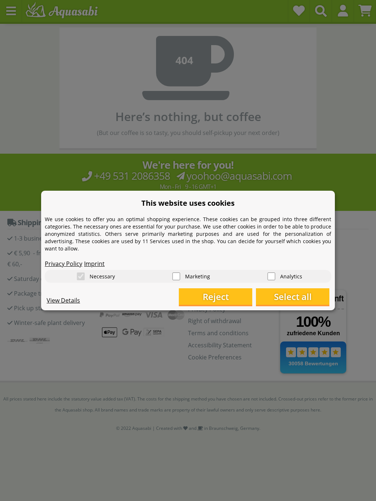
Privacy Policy (63, 264)
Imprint (94, 264)
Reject (216, 296)
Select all (293, 296)
